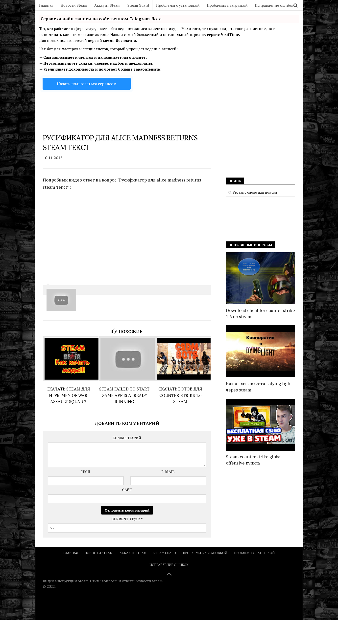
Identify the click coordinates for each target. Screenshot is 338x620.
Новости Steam (74, 5)
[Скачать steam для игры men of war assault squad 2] (70, 358)
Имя (85, 471)
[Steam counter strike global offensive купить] (260, 425)
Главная (46, 5)
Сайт (127, 489)
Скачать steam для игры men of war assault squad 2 (68, 395)
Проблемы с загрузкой (227, 5)
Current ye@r (127, 519)
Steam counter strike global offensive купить (254, 460)
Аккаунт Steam (107, 5)
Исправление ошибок (274, 5)
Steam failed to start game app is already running (124, 395)
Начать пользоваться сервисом (86, 83)
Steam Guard (138, 5)
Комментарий (127, 438)
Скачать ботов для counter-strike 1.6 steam (180, 395)
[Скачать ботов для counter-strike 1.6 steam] (183, 358)
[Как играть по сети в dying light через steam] (260, 351)
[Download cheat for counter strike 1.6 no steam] (260, 278)
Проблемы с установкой (178, 5)
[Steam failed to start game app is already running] (126, 358)
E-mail (168, 471)
